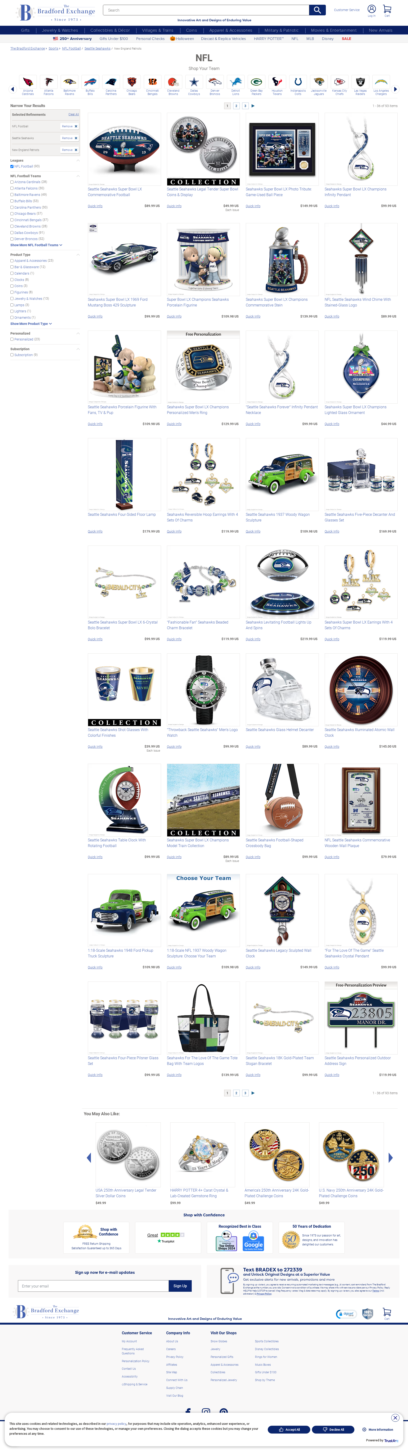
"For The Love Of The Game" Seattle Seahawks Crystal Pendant (354, 953)
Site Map (171, 1372)
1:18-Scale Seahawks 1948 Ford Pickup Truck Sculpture (120, 953)
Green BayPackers (256, 92)
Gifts (25, 30)
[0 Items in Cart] (387, 9)
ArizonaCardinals (28, 92)
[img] (387, 1312)
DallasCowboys (194, 92)
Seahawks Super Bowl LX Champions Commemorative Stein (277, 302)
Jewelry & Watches (60, 30)
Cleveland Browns (27, 226)
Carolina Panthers (27, 207)
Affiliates (171, 1364)
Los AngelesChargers (381, 92)
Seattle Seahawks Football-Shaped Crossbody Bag (274, 842)
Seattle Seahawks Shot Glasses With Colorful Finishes (118, 732)
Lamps (19, 304)
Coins (191, 30)
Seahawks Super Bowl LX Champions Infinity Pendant (356, 191)
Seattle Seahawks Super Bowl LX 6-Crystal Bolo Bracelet (123, 625)
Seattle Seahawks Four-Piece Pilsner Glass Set (123, 1060)
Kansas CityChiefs (339, 92)
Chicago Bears (25, 213)
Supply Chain (174, 1388)
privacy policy (116, 1423)
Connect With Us (176, 1380)
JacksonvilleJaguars (319, 92)
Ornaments (22, 317)
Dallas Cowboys (26, 232)
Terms (375, 1290)
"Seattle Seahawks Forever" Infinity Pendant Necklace (282, 409)
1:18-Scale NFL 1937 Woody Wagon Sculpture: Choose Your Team (196, 953)
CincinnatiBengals (152, 92)
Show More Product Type (29, 323)
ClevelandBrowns (173, 92)
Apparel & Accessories (230, 30)
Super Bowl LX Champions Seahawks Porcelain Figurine (198, 302)
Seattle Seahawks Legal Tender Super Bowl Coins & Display (202, 191)
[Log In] (372, 9)
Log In (372, 15)
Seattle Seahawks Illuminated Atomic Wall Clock (360, 732)
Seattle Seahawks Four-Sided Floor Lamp (122, 514)
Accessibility (130, 1376)
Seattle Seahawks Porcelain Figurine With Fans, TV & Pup (122, 409)
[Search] (317, 10)
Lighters (20, 311)
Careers (171, 1349)
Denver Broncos (26, 239)
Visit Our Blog (174, 1395)
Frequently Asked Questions (133, 1351)
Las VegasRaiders (360, 92)
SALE (346, 38)
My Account (129, 1341)
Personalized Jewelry (224, 1380)
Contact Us (129, 1368)
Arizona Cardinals (27, 182)
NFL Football (23, 166)
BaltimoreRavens (70, 92)
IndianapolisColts (298, 92)
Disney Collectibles (267, 1349)
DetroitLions (235, 92)
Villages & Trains (158, 30)
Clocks (19, 279)
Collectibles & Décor (110, 30)
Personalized (20, 333)
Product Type (20, 255)
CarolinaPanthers (111, 92)
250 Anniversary (76, 38)
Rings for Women (266, 1357)
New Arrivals (380, 30)
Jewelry (215, 1349)
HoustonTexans (277, 92)
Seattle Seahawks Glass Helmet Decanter (280, 729)
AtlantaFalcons (49, 92)
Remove (67, 126)
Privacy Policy (264, 1293)
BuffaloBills (90, 92)
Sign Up (180, 1286)
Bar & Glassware (26, 267)
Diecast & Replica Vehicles (223, 38)
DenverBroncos (215, 92)
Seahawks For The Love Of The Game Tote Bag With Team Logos (202, 1060)
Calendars (21, 273)
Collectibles (218, 1372)
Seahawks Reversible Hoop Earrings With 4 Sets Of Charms (202, 517)
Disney (328, 38)
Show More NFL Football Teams (34, 245)
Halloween (185, 38)
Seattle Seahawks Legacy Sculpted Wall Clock (278, 953)
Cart (387, 15)
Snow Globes (219, 1341)
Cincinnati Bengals (28, 220)
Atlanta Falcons (26, 188)
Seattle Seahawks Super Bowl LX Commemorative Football (115, 191)
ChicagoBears (132, 92)
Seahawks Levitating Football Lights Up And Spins (278, 625)
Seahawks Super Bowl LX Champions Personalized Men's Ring (198, 409)
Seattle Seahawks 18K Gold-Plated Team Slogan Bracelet (280, 1060)
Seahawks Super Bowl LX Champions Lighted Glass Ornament (356, 409)
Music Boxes (263, 1364)
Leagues (16, 160)
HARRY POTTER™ (269, 38)
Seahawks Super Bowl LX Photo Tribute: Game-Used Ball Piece (279, 191)
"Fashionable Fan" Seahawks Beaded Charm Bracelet (197, 625)
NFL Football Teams (25, 176)
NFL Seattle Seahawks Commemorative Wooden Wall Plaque (357, 842)
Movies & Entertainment (334, 30)
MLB (310, 38)
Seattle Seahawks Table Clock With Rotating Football (117, 842)
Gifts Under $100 (114, 38)
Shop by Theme (265, 1380)
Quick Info (95, 206)
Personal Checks (150, 38)
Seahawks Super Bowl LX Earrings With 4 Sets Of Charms (359, 625)
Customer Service (347, 10)
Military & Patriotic (282, 30)
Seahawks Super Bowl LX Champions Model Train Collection (198, 842)
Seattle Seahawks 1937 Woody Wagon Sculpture (278, 517)
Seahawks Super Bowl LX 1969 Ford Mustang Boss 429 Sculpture (118, 302)
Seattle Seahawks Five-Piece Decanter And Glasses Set (360, 517)
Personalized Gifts (222, 1357)
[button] (346, 1314)
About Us (172, 1341)
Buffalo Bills (23, 201)
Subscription (20, 349)
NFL (295, 38)
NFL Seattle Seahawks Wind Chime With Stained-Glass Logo (358, 302)
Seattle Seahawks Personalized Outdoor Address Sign (358, 1060)
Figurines (21, 292)
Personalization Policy (135, 1361)
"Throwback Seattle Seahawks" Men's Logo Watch (202, 732)
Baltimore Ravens (27, 194)
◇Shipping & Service (134, 1384)
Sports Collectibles (267, 1341)
